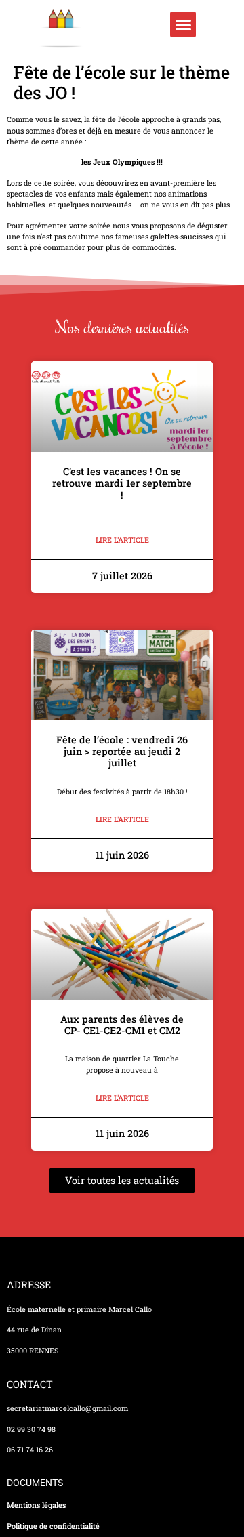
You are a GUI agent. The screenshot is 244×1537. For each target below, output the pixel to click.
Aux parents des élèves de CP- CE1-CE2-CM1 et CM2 (122, 1024)
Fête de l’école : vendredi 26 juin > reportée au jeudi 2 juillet (122, 751)
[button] (183, 24)
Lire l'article (122, 540)
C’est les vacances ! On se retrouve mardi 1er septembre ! (122, 483)
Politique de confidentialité (53, 1526)
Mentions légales (36, 1505)
